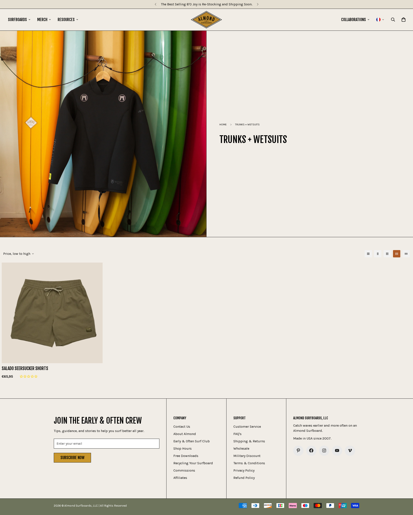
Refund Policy (244, 477)
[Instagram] (324, 450)
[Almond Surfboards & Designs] (206, 20)
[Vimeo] (350, 450)
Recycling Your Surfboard (193, 463)
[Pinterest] (298, 450)
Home (223, 124)
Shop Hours (182, 448)
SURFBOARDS (17, 19)
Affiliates (180, 477)
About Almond (184, 434)
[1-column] (368, 253)
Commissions (184, 470)
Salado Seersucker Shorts (25, 368)
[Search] (393, 19)
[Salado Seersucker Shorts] (52, 313)
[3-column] (387, 253)
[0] (403, 20)
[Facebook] (311, 450)
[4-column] (396, 253)
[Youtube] (337, 450)
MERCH (42, 19)
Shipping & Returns (249, 441)
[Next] (257, 4)
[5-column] (406, 253)
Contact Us (181, 426)
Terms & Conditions (249, 463)
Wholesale (241, 448)
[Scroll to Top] (405, 492)
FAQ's (237, 434)
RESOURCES (66, 19)
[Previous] (155, 4)
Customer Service (247, 426)
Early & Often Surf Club (191, 441)
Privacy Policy (243, 470)
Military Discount (246, 456)
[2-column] (377, 253)
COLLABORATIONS (353, 19)
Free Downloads (185, 456)
